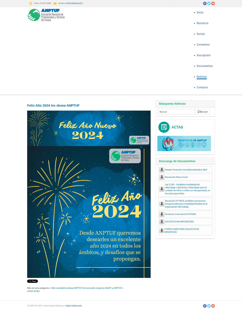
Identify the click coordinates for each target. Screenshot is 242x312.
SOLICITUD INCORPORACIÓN (179, 221)
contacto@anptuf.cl (74, 3)
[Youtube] (213, 3)
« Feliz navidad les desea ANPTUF (66, 287)
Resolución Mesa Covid (176, 177)
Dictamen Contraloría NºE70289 (180, 214)
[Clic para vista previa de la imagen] (89, 128)
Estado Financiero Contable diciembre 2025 (186, 169)
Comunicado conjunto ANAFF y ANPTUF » (102, 287)
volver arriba (33, 290)
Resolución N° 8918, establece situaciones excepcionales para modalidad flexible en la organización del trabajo (186, 203)
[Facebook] (205, 3)
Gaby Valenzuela (74, 305)
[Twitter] (209, 3)
